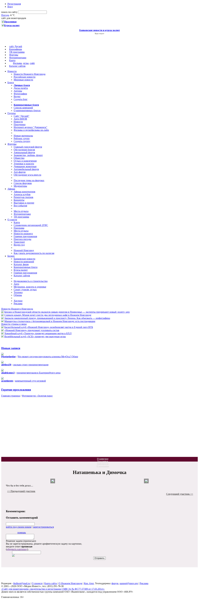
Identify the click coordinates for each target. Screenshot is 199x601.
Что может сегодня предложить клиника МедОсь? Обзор (48, 356)
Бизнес (11, 256)
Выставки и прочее (24, 202)
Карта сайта (50, 583)
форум (114, 583)
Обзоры (18, 295)
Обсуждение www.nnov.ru (27, 174)
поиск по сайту (9, 12)
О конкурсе (102, 459)
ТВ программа (17, 52)
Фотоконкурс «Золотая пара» (37, 395)
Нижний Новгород (24, 250)
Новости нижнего (23, 233)
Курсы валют (21, 270)
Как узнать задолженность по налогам (34, 253)
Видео (17, 96)
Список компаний (23, 107)
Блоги (10, 82)
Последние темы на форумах (29, 180)
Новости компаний (24, 261)
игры (26, 63)
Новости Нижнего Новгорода (29, 74)
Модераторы (20, 186)
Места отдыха (21, 211)
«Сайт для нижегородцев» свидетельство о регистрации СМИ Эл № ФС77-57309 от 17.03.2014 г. (53, 589)
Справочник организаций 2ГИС (31, 225)
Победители (103, 464)
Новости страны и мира (14, 324)
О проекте (37, 583)
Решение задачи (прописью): (21, 541)
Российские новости (24, 77)
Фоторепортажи (17, 57)
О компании (103, 466)
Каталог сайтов (17, 66)
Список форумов (23, 183)
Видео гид (19, 244)
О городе (12, 219)
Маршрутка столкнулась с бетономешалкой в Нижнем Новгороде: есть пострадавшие (49, 321)
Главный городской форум (28, 147)
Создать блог (21, 99)
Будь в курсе (99, 33)
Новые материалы (23, 135)
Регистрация (14, 3)
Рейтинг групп (22, 138)
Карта (12, 60)
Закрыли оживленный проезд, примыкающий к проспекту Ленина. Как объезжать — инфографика (57, 318)
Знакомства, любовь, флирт (28, 155)
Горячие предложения (25, 236)
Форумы (13, 54)
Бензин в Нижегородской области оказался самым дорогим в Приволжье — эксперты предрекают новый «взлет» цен (67, 312)
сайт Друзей (15, 46)
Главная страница (10, 395)
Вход (10, 6)
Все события (20, 205)
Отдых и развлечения (25, 160)
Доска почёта (21, 88)
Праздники (19, 124)
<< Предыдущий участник (21, 491)
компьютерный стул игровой (30, 380)
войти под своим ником (18, 527)
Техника (18, 292)
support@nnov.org (129, 583)
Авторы (18, 91)
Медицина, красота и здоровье (30, 286)
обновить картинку (17, 549)
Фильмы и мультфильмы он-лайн (31, 130)
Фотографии (20, 93)
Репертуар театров (23, 197)
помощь (21, 532)
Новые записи (10, 348)
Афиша (11, 188)
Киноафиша (15, 49)
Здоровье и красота (24, 163)
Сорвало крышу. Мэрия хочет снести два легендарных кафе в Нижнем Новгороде (47, 315)
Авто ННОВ (20, 119)
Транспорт (19, 242)
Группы (11, 113)
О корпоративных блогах (27, 110)
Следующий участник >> (179, 494)
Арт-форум (19, 172)
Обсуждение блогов (24, 149)
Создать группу (22, 141)
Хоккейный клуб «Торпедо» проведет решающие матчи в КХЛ (38, 333)
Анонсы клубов (22, 194)
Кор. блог (89, 583)
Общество (19, 158)
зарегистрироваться (43, 527)
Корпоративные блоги (25, 267)
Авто (16, 284)
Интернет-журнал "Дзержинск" (30, 127)
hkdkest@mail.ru (21, 583)
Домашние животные (25, 166)
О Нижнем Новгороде (70, 583)
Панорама (19, 228)
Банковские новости (24, 258)
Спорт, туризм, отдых (25, 289)
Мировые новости (23, 79)
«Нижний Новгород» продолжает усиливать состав (31, 330)
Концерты (19, 200)
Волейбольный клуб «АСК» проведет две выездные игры (35, 336)
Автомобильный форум (26, 169)
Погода (5, 15)
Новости (12, 71)
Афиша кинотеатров (24, 191)
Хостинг (18, 300)
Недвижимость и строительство (31, 281)
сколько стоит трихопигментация (30, 364)
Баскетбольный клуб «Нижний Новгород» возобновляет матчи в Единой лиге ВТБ (48, 327)
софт (32, 63)
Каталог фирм (21, 264)
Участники (102, 461)
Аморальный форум (24, 152)
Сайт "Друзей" (21, 116)
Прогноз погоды (22, 239)
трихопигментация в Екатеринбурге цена (38, 372)
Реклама (18, 303)
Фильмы (17, 63)
